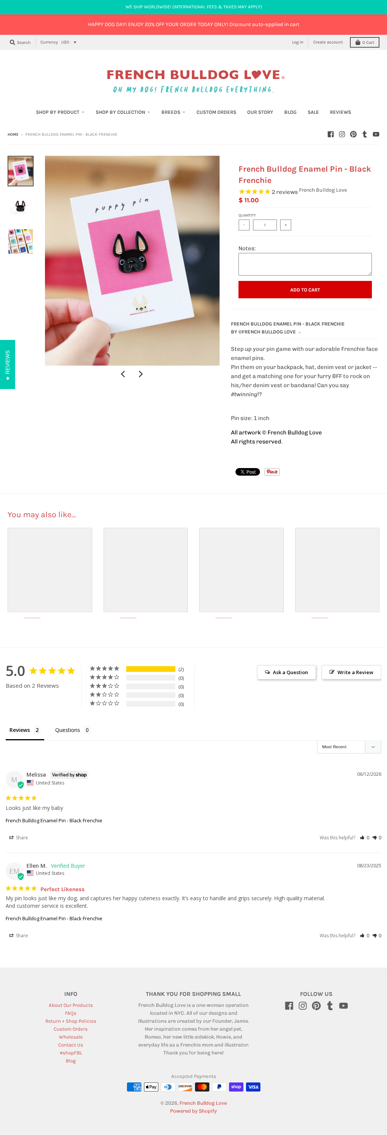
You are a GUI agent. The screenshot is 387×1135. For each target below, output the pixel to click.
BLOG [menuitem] (290, 112)
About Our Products (71, 1005)
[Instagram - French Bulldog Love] (342, 134)
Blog (71, 1061)
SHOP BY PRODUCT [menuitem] (57, 112)
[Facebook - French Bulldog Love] (330, 134)
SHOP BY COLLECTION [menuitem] (120, 112)
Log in (297, 42)
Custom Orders (71, 1029)
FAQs (70, 1013)
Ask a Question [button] (290, 672)
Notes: (247, 248)
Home (13, 134)
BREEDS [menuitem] (170, 112)
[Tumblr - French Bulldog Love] (364, 134)
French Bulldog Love (323, 190)
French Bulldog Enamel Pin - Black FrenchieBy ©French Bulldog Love (288, 328)
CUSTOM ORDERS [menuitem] (216, 112)
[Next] (140, 374)
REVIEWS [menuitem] (340, 112)
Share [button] (21, 837)
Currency (49, 42)
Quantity (247, 215)
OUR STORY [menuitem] (260, 112)
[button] (364, 837)
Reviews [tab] (19, 729)
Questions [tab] (67, 729)
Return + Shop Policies (70, 1021)
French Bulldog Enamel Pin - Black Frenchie (54, 820)
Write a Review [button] (355, 672)
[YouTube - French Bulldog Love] (376, 134)
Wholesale (71, 1037)
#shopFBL (71, 1053)
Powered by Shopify (193, 1111)
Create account (328, 42)
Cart (368, 42)
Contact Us (70, 1045)
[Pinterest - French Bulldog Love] (353, 134)
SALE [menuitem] (313, 112)
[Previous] (124, 374)
